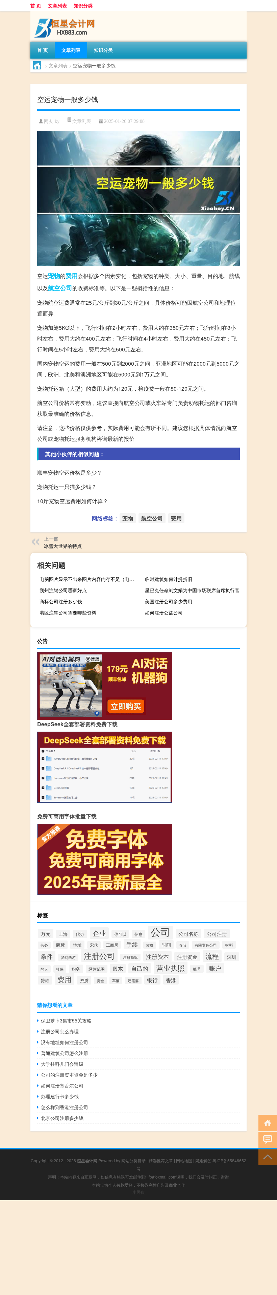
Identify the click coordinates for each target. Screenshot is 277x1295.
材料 (229, 945)
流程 (212, 956)
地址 (77, 945)
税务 (76, 969)
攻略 (149, 945)
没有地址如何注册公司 (64, 1042)
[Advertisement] (138, 1247)
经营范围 (97, 969)
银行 (152, 980)
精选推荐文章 (161, 1160)
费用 (72, 275)
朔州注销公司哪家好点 (63, 590)
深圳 (231, 956)
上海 (63, 934)
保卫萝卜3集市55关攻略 (66, 1020)
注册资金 (187, 956)
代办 (80, 934)
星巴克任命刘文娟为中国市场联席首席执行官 (192, 590)
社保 (60, 969)
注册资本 (157, 956)
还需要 (133, 980)
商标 (60, 945)
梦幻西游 (68, 957)
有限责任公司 (206, 945)
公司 (160, 931)
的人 (44, 969)
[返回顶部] (266, 1156)
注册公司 (99, 955)
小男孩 (138, 1192)
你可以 (120, 934)
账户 (215, 968)
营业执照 (170, 968)
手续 (132, 944)
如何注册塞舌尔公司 (62, 1085)
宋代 (94, 945)
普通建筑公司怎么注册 (64, 1053)
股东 (118, 968)
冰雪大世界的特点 (63, 545)
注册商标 (130, 957)
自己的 (139, 968)
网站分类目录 (133, 1160)
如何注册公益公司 (164, 612)
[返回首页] (266, 1122)
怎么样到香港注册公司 (64, 1107)
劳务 (44, 945)
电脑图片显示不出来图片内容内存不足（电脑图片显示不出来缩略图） (90, 579)
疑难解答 (203, 1160)
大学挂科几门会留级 (62, 1063)
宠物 (54, 275)
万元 (46, 933)
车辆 (116, 980)
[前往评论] (266, 1139)
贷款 (45, 980)
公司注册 (217, 933)
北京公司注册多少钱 (62, 1118)
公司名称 (188, 933)
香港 (171, 980)
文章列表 (57, 5)
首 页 (35, 5)
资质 (84, 980)
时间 (166, 944)
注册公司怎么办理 (60, 1031)
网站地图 (184, 1160)
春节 (182, 945)
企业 (99, 933)
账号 (197, 969)
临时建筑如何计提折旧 (168, 579)
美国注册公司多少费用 (168, 601)
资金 (100, 980)
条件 (47, 956)
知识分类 (83, 5)
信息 (138, 934)
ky (57, 121)
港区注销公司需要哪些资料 (68, 612)
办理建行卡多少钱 (60, 1096)
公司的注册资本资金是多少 (69, 1074)
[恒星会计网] (65, 13)
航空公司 (60, 287)
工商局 (112, 945)
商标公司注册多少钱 (61, 601)
